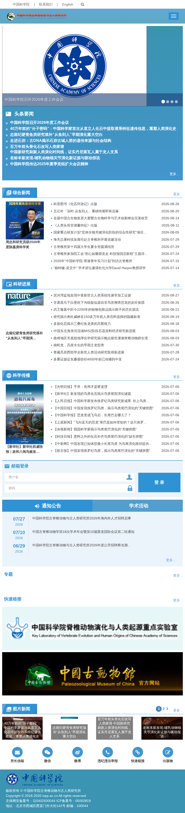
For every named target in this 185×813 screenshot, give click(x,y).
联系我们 (46, 4)
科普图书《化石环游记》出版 (75, 204)
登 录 (159, 482)
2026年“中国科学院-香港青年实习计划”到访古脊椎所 (92, 261)
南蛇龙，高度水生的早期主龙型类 (78, 345)
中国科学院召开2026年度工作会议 (39, 122)
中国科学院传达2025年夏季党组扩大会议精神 (49, 164)
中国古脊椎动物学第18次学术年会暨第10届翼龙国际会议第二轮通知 (83, 532)
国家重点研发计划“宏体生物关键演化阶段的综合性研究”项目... (99, 232)
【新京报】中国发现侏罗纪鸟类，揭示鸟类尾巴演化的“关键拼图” (101, 451)
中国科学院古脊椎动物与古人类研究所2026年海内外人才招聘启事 (81, 518)
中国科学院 (21, 4)
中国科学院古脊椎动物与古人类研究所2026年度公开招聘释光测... (81, 545)
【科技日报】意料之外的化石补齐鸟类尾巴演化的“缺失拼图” (98, 436)
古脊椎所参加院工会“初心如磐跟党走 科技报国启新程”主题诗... (100, 254)
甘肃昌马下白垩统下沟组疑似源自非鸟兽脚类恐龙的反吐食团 (99, 302)
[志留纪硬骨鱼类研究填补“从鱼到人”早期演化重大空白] (25, 311)
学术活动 (142, 505)
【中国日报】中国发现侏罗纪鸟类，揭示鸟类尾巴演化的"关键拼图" (103, 408)
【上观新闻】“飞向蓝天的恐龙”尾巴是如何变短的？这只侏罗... (99, 422)
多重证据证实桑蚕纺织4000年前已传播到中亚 (87, 359)
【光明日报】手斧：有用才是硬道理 (80, 387)
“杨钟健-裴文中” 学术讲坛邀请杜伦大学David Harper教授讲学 (99, 268)
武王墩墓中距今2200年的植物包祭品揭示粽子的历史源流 (96, 309)
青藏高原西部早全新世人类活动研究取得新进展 (88, 352)
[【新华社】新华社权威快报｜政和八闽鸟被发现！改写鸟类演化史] (25, 414)
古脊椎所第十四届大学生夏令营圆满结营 (83, 247)
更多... (174, 174)
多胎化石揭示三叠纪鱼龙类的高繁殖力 (82, 324)
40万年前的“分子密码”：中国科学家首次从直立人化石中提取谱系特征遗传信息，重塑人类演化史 (93, 128)
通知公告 (51, 505)
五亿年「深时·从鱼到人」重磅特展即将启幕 (86, 211)
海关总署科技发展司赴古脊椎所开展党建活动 (87, 239)
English (67, 4)
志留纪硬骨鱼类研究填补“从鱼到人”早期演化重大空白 (56, 134)
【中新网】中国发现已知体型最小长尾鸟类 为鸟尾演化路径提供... (102, 444)
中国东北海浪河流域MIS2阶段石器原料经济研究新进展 (94, 331)
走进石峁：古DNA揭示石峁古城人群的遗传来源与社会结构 (60, 141)
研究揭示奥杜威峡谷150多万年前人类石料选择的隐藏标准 (96, 317)
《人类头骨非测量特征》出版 (75, 225)
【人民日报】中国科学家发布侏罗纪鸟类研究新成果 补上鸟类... (101, 401)
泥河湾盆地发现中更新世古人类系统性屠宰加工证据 (92, 295)
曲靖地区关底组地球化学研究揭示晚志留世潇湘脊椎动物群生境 (100, 338)
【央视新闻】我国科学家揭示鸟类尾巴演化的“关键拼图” (95, 429)
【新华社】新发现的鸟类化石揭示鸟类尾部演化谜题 (92, 394)
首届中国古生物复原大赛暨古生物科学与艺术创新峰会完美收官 (100, 218)
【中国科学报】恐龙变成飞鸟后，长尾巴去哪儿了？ (92, 415)
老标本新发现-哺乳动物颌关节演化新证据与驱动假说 (55, 158)
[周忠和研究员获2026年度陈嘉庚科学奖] (25, 220)
